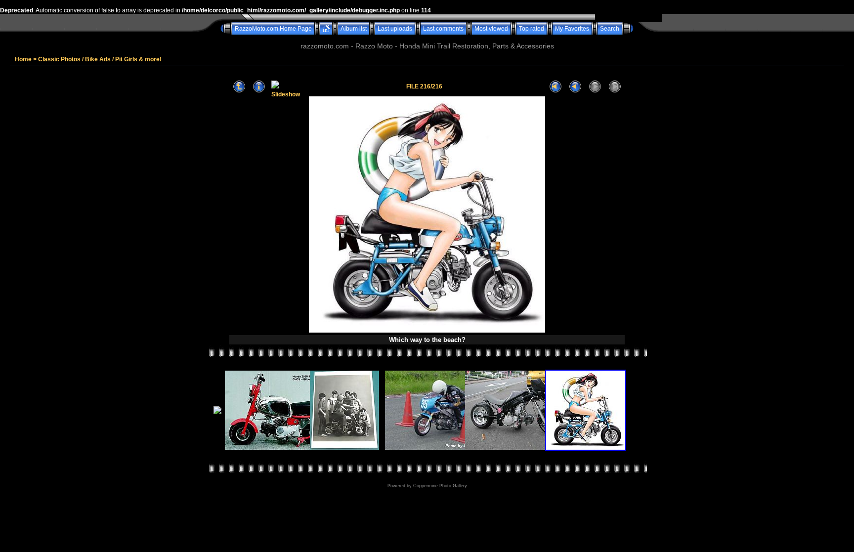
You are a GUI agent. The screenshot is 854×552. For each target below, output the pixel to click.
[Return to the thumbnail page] (239, 87)
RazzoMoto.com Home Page (273, 28)
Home (23, 59)
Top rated (531, 28)
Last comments (443, 28)
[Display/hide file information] (259, 87)
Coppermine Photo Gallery (440, 485)
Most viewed (491, 28)
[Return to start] (555, 87)
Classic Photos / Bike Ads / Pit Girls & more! (100, 59)
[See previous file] (575, 87)
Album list (354, 28)
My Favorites (572, 28)
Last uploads (395, 28)
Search (609, 28)
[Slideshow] (285, 87)
